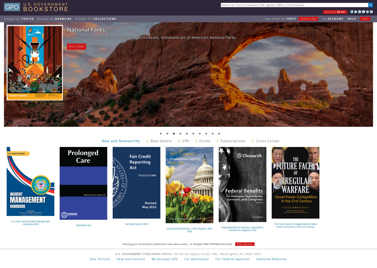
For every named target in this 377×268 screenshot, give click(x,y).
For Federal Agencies (232, 259)
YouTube (363, 11)
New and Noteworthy (121, 141)
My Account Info (165, 259)
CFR (185, 141)
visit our (335, 12)
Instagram (359, 11)
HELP (352, 18)
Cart (365, 18)
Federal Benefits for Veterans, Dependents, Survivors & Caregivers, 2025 (242, 229)
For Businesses (197, 259)
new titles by (290, 18)
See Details (245, 244)
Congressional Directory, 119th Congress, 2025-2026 (189, 230)
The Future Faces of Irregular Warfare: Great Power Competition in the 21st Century (295, 225)
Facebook (351, 11)
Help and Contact (131, 259)
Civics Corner (268, 141)
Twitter (355, 11)
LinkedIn (371, 11)
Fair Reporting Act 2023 (136, 224)
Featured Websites (271, 259)
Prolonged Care (83, 225)
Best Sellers (161, 141)
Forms (204, 141)
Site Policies (100, 259)
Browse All (19, 18)
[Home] (37, 10)
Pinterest (367, 11)
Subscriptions (233, 141)
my (333, 18)
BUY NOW (76, 46)
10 (219, 133)
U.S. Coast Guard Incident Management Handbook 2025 (30, 223)
